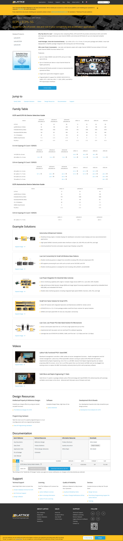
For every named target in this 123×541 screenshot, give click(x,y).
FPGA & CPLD (27, 18)
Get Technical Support (20, 493)
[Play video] (92, 66)
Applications (42, 2)
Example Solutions (29, 101)
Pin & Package (18, 452)
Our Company (41, 512)
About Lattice (75, 2)
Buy (64, 2)
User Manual (17, 456)
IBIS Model (93, 449)
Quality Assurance (67, 445)
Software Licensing (78, 515)
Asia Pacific (58, 517)
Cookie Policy (19, 539)
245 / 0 (94, 176)
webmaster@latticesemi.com (59, 12)
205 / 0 (104, 174)
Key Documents (18, 442)
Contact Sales (47, 88)
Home (14, 18)
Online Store (58, 519)
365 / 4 (63, 179)
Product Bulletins (39, 445)
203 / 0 (94, 174)
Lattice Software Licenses (47, 492)
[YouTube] (93, 519)
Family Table (17, 101)
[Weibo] (98, 519)
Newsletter (40, 521)
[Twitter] (103, 513)
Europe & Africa (59, 515)
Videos (39, 101)
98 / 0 (74, 154)
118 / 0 (74, 157)
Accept (100, 538)
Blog (68, 2)
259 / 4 (63, 176)
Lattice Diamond (52, 407)
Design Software (18, 496)
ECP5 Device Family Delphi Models (29, 464)
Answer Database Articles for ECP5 (23, 490)
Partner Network (77, 517)
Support (58, 2)
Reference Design (40, 442)
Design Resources (49, 101)
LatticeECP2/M (18, 41)
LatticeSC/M (17, 45)
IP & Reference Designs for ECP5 (23, 410)
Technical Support (78, 512)
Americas (57, 512)
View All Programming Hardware (23, 425)
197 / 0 (74, 171)
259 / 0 (104, 176)
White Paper (65, 449)
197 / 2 (38, 174)
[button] (108, 2)
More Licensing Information (47, 495)
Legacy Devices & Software (80, 519)
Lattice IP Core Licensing (46, 499)
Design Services (93, 492)
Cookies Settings (88, 538)
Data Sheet (17, 445)
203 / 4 (50, 174)
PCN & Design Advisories (42, 449)
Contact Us (76, 523)
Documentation (62, 101)
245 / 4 (50, 176)
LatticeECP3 (17, 38)
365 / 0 (104, 179)
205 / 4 (63, 174)
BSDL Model (93, 442)
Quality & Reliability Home (71, 492)
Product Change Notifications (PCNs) (74, 495)
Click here (21, 9)
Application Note (18, 449)
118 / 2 (38, 157)
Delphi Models (95, 445)
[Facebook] (98, 513)
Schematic (37, 452)
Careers (39, 519)
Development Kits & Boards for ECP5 (90, 410)
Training (91, 501)
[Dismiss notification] (97, 8)
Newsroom (40, 515)
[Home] (19, 2)
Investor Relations (42, 517)
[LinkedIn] (93, 513)
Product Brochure (67, 442)
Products (50, 2)
